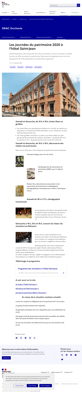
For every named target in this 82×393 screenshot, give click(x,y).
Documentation (40, 12)
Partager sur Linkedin (25, 338)
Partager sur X (21, 338)
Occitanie (20, 67)
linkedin (66, 355)
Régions (63, 12)
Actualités (4, 12)
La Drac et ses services (8, 37)
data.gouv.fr (44, 372)
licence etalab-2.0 (34, 391)
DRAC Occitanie (6, 19)
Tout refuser (32, 386)
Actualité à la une (23, 19)
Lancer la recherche (78, 5)
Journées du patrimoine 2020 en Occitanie (30, 293)
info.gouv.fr (67, 372)
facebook (71, 355)
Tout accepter (45, 386)
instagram (75, 355)
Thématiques (74, 12)
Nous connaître (14, 12)
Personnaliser (20, 386)
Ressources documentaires (44, 37)
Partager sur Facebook (16, 338)
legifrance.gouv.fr (56, 372)
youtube (62, 359)
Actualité (12, 67)
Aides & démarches (27, 12)
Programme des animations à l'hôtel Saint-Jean (38, 268)
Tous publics (38, 67)
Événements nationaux (52, 12)
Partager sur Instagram (30, 338)
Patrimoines (29, 67)
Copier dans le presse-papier (34, 338)
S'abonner (6, 358)
